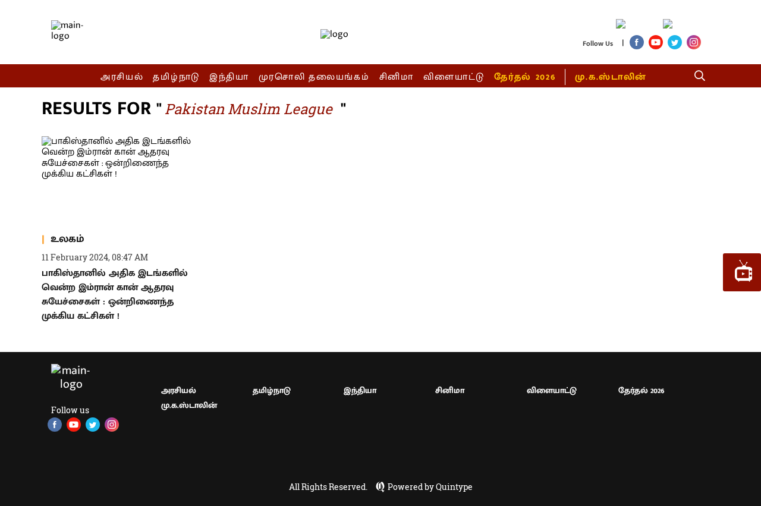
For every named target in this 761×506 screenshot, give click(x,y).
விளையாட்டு (454, 77)
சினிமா (396, 77)
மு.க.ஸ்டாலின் (610, 77)
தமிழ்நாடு (176, 77)
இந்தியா (229, 77)
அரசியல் (122, 77)
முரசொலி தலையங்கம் (314, 77)
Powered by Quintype (430, 487)
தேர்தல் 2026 (524, 77)
